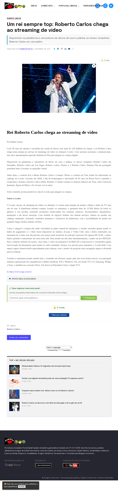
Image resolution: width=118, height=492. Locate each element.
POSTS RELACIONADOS (24, 279)
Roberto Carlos (14, 18)
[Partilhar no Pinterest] (62, 49)
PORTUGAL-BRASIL (68, 5)
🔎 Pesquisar (89, 297)
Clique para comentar (59, 315)
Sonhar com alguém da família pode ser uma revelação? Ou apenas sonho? (53, 378)
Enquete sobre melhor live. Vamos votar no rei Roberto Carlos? (48, 390)
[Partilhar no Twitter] (58, 49)
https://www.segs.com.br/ (20, 272)
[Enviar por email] (69, 48)
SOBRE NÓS (47, 5)
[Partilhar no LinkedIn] (65, 49)
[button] (105, 5)
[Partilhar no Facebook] (54, 49)
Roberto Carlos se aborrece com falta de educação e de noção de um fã (52, 403)
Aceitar (22, 487)
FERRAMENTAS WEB (93, 5)
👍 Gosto (105, 60)
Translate (66, 350)
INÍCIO (34, 5)
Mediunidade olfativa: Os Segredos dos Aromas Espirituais (46, 366)
